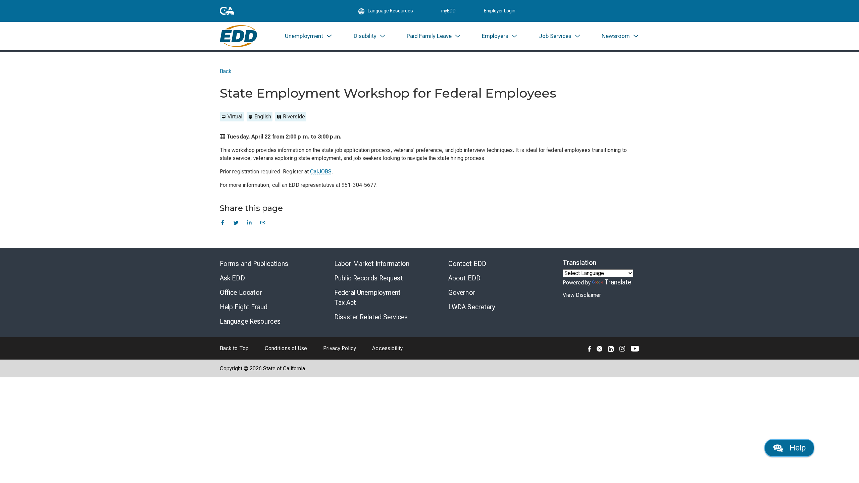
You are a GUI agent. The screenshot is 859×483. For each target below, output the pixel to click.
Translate (617, 282)
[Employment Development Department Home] (238, 36)
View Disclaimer (582, 295)
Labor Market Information (371, 264)
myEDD (448, 10)
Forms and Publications (254, 264)
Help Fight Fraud (244, 307)
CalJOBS (321, 171)
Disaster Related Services (371, 317)
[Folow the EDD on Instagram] (622, 348)
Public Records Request (368, 278)
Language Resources (250, 321)
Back (226, 71)
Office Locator (241, 292)
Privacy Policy (339, 348)
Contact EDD (467, 264)
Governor (461, 292)
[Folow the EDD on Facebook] (589, 348)
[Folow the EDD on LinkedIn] (611, 348)
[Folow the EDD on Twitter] (600, 348)
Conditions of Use (286, 348)
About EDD (464, 278)
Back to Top (234, 348)
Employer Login (499, 10)
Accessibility (387, 348)
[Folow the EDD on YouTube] (635, 348)
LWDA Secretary (471, 307)
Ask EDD (232, 278)
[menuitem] (308, 36)
